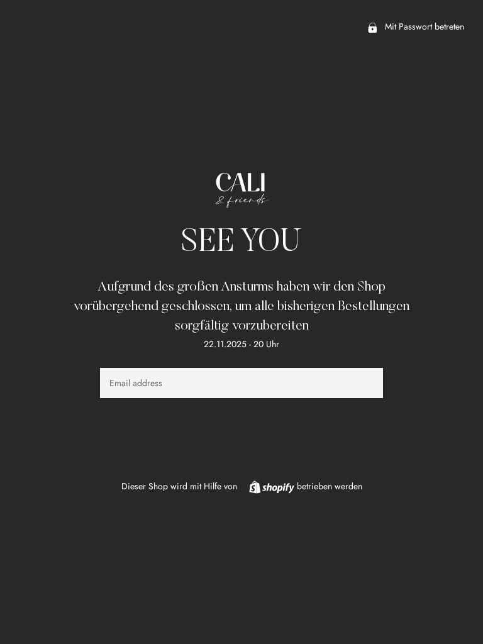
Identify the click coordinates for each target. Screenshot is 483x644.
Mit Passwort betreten (423, 26)
